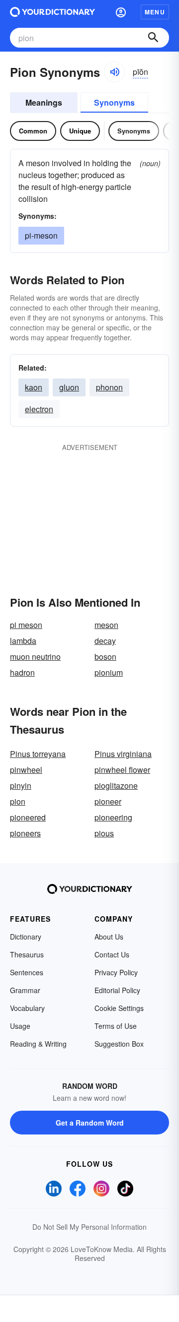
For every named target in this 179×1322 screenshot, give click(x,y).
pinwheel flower (122, 769)
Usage (20, 1026)
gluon (69, 387)
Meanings (43, 102)
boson (105, 656)
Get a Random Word (90, 1123)
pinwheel (26, 769)
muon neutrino (35, 656)
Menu (155, 11)
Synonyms (114, 102)
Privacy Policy (116, 972)
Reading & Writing (38, 1044)
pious (104, 833)
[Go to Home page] (52, 12)
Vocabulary (27, 1008)
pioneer (107, 801)
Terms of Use (115, 1026)
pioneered (28, 817)
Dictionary (25, 937)
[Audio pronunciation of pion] (114, 72)
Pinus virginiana (123, 753)
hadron (22, 672)
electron (39, 409)
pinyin (20, 785)
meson (106, 624)
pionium (108, 672)
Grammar (25, 990)
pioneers (25, 833)
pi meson (26, 624)
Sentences (26, 972)
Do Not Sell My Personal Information (89, 1227)
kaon (33, 387)
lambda (23, 640)
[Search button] (153, 38)
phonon (109, 387)
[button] (121, 11)
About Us (108, 937)
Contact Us (111, 954)
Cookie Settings (119, 1008)
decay (105, 640)
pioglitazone (116, 785)
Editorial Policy (117, 990)
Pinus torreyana (38, 753)
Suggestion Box (119, 1044)
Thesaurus (27, 954)
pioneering (113, 817)
